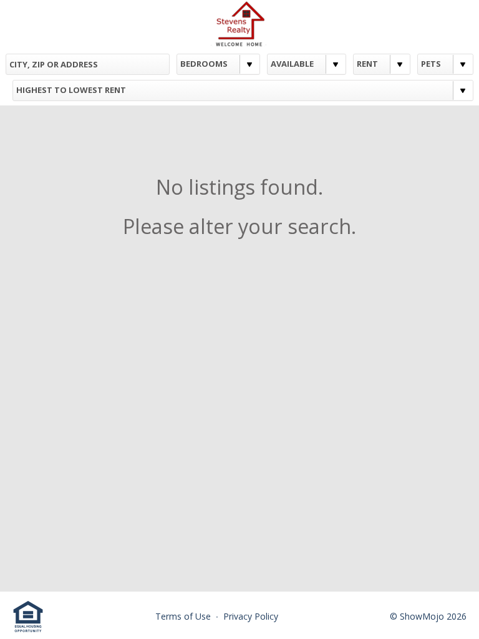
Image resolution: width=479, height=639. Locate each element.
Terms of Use (184, 616)
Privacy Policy (250, 616)
